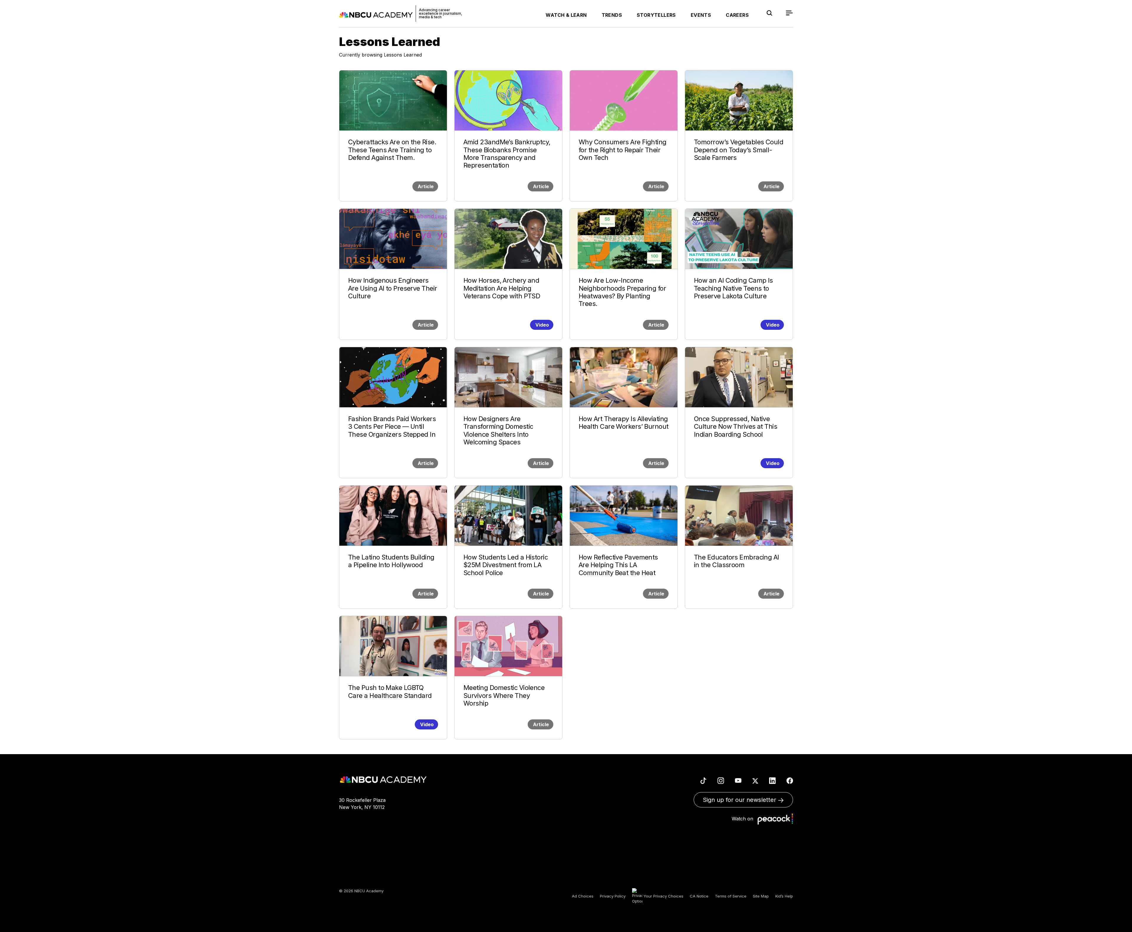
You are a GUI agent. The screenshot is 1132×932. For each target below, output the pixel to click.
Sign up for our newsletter (740, 799)
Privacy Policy (613, 896)
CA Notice (699, 896)
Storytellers (656, 15)
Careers (737, 15)
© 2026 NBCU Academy (361, 890)
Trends (612, 15)
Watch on (744, 818)
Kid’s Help (784, 896)
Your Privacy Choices (662, 896)
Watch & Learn (566, 15)
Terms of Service (730, 896)
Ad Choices (582, 896)
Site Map (761, 896)
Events (701, 15)
